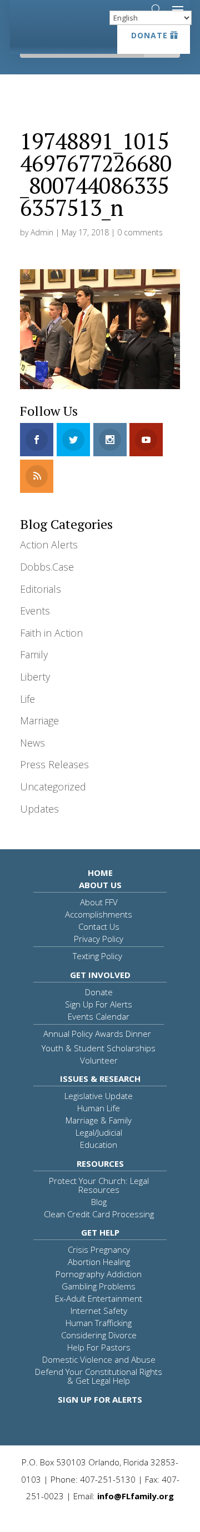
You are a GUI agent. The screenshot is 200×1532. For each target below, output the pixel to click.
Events (35, 610)
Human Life (98, 1107)
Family (34, 654)
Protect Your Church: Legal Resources (99, 1185)
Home (100, 872)
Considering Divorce (99, 1334)
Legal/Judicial (99, 1132)
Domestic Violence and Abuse (99, 1359)
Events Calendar (98, 1016)
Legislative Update (98, 1095)
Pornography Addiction (99, 1273)
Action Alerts (49, 544)
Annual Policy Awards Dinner (97, 1033)
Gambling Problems (99, 1286)
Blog (99, 1201)
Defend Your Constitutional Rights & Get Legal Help (98, 1376)
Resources (100, 1163)
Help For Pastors (99, 1347)
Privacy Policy (98, 938)
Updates (39, 808)
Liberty (35, 676)
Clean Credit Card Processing (99, 1213)
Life (27, 698)
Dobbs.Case (47, 566)
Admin (42, 232)
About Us (100, 884)
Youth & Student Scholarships (99, 1048)
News (32, 742)
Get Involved (100, 974)
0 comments (140, 232)
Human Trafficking (99, 1322)
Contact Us (98, 926)
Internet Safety (99, 1310)
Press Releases (54, 764)
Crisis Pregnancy (99, 1249)
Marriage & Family (99, 1120)
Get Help (100, 1232)
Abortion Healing (99, 1261)
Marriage (39, 720)
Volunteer (99, 1060)
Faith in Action (51, 632)
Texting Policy (97, 955)
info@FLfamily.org (135, 1495)
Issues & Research (100, 1078)
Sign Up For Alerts (98, 1004)
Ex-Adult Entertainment (98, 1298)
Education (98, 1144)
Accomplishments (98, 914)
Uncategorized (53, 786)
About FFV (99, 902)
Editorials (40, 589)
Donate (149, 35)
